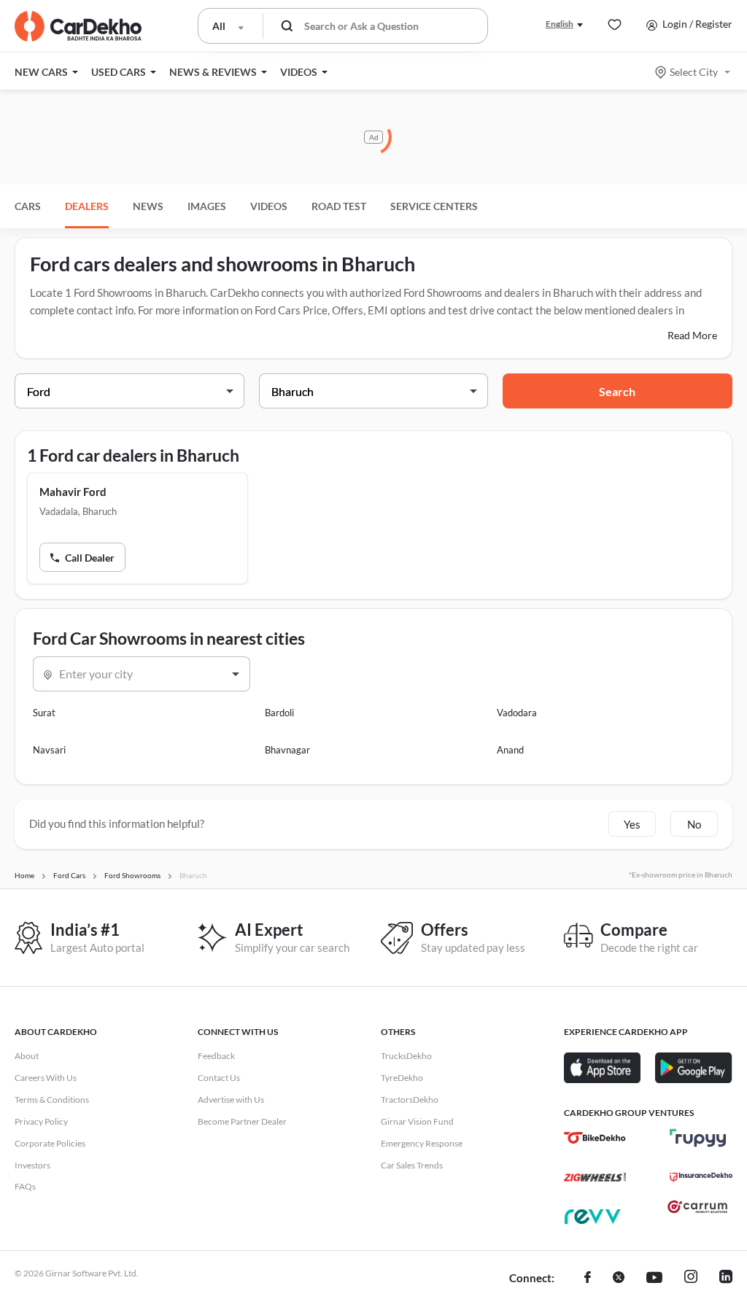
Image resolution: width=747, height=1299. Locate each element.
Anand (510, 750)
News (148, 206)
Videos (268, 206)
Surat (44, 712)
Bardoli (279, 712)
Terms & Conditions (52, 1099)
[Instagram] (690, 1278)
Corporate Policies (50, 1143)
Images (206, 206)
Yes (632, 824)
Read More (692, 335)
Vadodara (517, 712)
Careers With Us (46, 1077)
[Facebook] (587, 1278)
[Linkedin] (725, 1278)
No (694, 824)
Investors (32, 1165)
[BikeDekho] (595, 1138)
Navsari (49, 750)
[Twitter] (618, 1278)
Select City (694, 72)
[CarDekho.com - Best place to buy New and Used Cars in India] (78, 26)
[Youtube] (654, 1278)
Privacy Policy (41, 1121)
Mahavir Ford (73, 491)
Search (617, 391)
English (559, 23)
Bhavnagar (287, 750)
